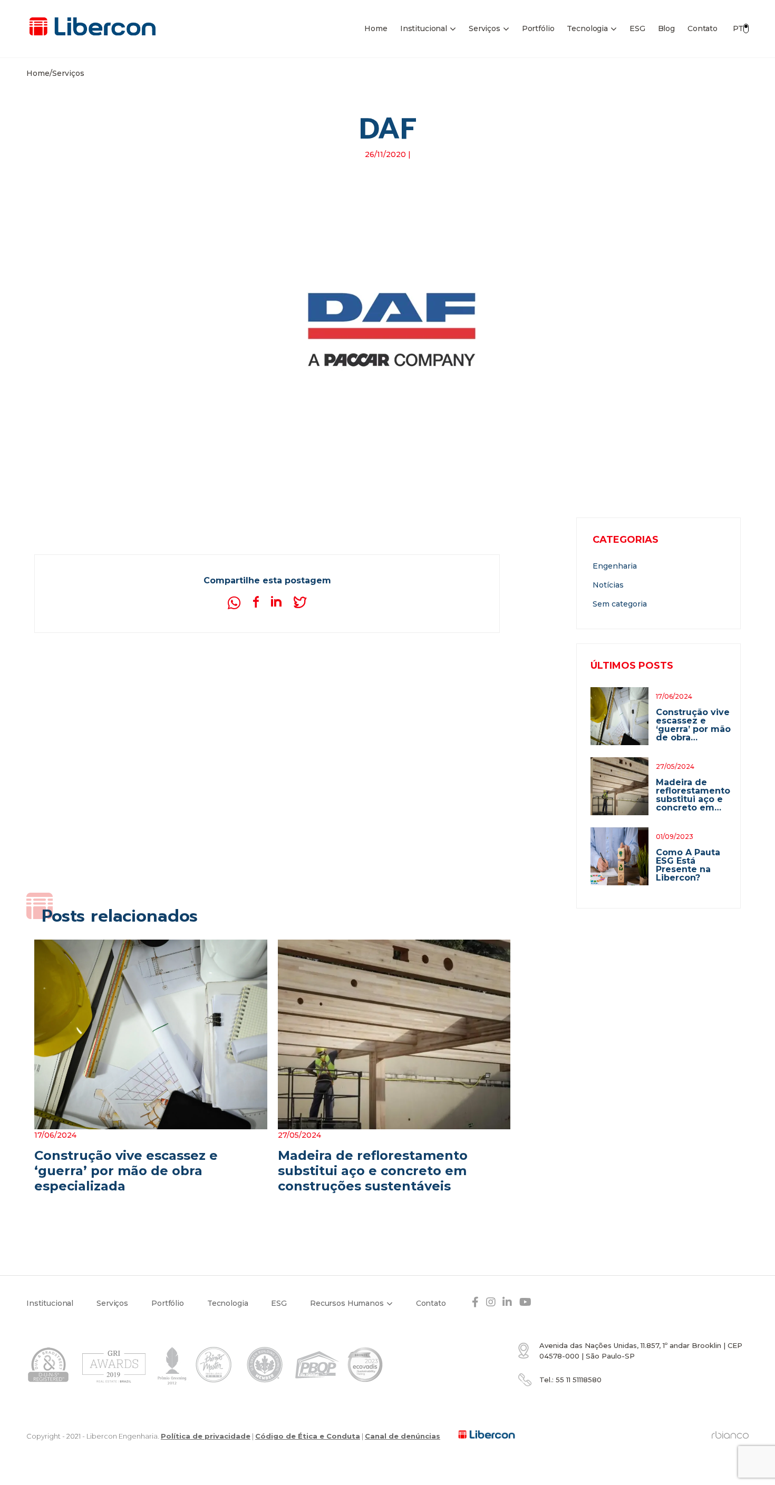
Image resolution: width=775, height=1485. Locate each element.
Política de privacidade (205, 1436)
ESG (637, 28)
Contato (702, 28)
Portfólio (538, 28)
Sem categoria (620, 604)
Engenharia (615, 566)
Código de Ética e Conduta (307, 1436)
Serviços (484, 28)
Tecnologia (587, 28)
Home (375, 28)
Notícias (608, 585)
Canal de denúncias (402, 1436)
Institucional (423, 28)
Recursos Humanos (347, 1303)
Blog (666, 28)
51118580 (579, 1379)
